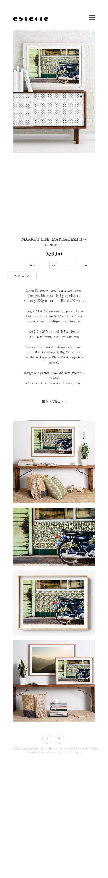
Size (32, 265)
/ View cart (56, 401)
